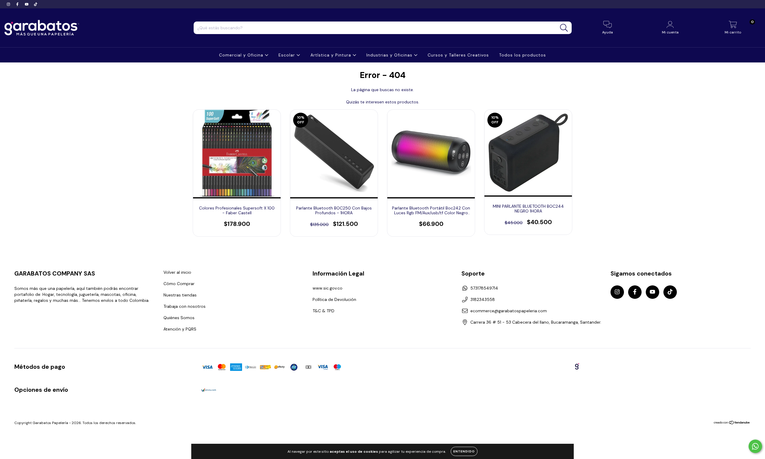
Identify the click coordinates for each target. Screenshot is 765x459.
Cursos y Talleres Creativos (458, 55)
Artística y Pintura (331, 55)
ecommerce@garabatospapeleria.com (508, 310)
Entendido (464, 451)
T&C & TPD (323, 310)
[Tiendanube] (732, 423)
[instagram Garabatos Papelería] (8, 4)
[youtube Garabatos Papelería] (27, 4)
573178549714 (484, 288)
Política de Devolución (334, 299)
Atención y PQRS (179, 329)
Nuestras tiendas (180, 295)
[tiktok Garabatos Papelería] (35, 4)
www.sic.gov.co (327, 288)
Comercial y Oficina (242, 55)
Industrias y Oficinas (390, 55)
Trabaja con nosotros (184, 306)
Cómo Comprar (179, 283)
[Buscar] (564, 28)
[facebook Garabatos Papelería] (17, 4)
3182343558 (482, 299)
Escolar (287, 55)
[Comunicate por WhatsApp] (755, 446)
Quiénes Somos (179, 317)
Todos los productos (522, 55)
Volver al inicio (177, 272)
